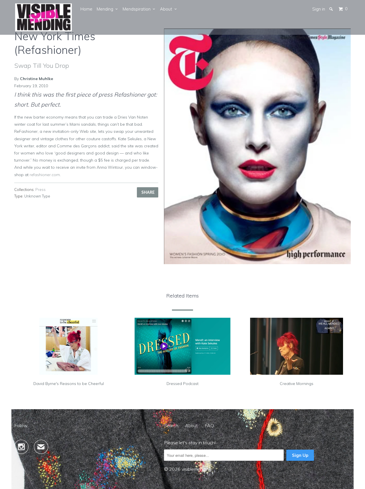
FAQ (209, 425)
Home (86, 9)
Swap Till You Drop (41, 66)
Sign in (318, 9)
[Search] (331, 9)
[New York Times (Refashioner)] (257, 146)
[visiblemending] (43, 17)
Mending (106, 9)
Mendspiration (138, 9)
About (167, 9)
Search (171, 425)
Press (40, 189)
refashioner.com (45, 174)
